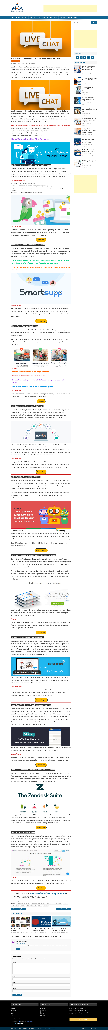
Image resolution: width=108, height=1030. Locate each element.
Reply (18, 949)
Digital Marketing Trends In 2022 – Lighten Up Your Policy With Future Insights (19, 909)
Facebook (43, 1008)
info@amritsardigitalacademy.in (78, 1010)
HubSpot (65, 903)
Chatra (47, 903)
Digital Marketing (19, 17)
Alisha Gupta (25, 63)
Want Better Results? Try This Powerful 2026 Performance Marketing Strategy (89, 151)
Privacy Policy (84, 1028)
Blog (12, 1012)
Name (14, 976)
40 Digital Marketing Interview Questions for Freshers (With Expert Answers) (89, 120)
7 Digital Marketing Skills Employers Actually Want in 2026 (88, 89)
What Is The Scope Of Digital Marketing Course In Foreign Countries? (64, 909)
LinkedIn (43, 1012)
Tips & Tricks (62, 17)
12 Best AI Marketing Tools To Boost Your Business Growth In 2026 (89, 162)
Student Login (83, 1019)
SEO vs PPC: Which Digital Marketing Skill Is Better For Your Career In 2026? (88, 141)
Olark (28, 905)
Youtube (43, 1015)
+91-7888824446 (83, 1008)
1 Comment (32, 63)
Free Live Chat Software (56, 903)
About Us (14, 1010)
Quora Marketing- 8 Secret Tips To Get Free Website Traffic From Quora (41, 929)
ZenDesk (46, 905)
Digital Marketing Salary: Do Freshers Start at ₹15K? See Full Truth (89, 109)
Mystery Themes (51, 1028)
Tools (69, 17)
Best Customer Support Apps (23, 903)
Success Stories (16, 1013)
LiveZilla (22, 905)
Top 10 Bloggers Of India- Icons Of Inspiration (19, 929)
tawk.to (40, 905)
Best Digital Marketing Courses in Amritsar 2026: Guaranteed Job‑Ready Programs (89, 130)
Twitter (43, 1013)
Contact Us (76, 17)
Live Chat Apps (15, 905)
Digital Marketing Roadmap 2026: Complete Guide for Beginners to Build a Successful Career (88, 69)
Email (14, 982)
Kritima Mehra (84, 74)
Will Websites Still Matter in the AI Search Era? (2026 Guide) (89, 79)
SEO (26, 17)
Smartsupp (33, 905)
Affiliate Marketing (42, 17)
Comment (15, 962)
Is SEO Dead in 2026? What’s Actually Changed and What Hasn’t (88, 99)
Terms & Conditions (93, 1028)
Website (14, 988)
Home (13, 1008)
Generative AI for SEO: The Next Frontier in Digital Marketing (59, 929)
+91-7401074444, (74, 1008)
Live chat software (21, 941)
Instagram (43, 1010)
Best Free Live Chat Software (38, 903)
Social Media (32, 17)
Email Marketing (53, 17)
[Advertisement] (70, 8)
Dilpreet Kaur (65, 932)
